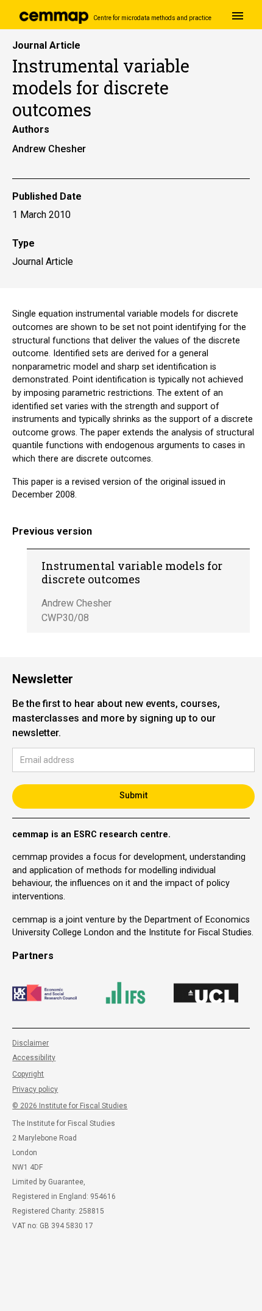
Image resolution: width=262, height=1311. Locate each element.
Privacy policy (35, 1089)
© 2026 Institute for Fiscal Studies (69, 1106)
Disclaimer (30, 1043)
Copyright (28, 1074)
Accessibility (33, 1057)
